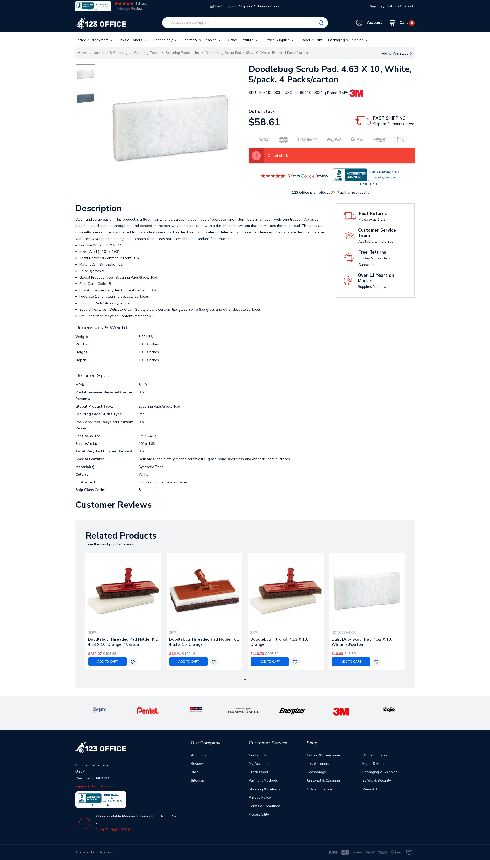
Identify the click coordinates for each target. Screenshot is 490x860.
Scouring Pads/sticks (182, 52)
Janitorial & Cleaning (200, 40)
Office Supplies (278, 40)
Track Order (258, 772)
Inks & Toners (131, 40)
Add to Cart (107, 662)
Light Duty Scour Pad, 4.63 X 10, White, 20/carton (362, 642)
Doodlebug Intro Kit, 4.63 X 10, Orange (279, 642)
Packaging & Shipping (346, 40)
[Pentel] (148, 710)
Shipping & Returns (264, 789)
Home (82, 52)
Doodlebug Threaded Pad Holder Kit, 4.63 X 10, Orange (204, 642)
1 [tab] (245, 679)
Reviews (198, 763)
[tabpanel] (123, 611)
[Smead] (196, 709)
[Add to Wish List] (132, 662)
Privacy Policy (260, 797)
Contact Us (258, 755)
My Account (258, 763)
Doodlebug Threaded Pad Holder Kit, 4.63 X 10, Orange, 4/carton (123, 642)
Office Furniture (241, 40)
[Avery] (99, 709)
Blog (194, 772)
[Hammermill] (244, 710)
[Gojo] (389, 709)
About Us (198, 755)
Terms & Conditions (265, 806)
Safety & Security (376, 780)
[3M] (341, 711)
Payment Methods (263, 780)
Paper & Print (311, 40)
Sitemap (197, 780)
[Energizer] (292, 711)
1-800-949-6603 (114, 830)
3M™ (335, 192)
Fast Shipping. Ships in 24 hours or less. (247, 6)
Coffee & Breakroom (92, 40)
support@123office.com (94, 786)
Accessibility (259, 814)
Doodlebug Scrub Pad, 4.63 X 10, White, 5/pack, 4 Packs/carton (257, 52)
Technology (163, 40)
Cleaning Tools (146, 52)
